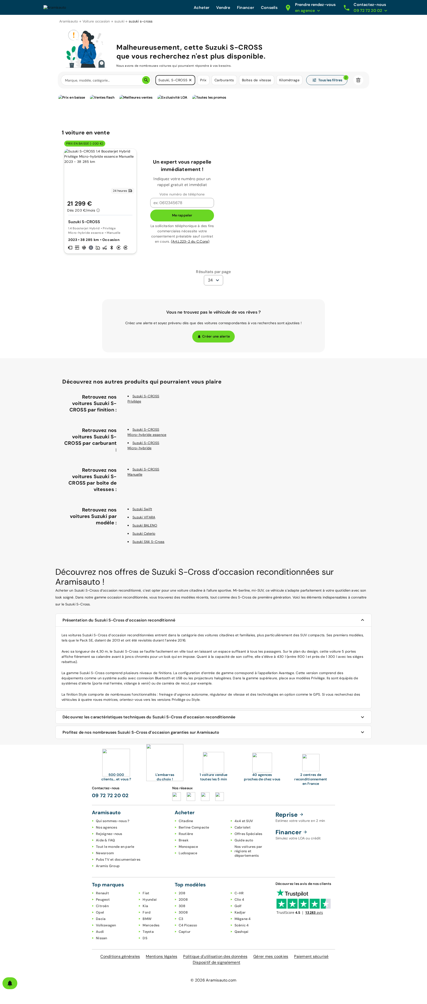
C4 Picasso (188, 925)
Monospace (188, 846)
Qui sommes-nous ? (112, 821)
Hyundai (150, 899)
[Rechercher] (146, 80)
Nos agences (106, 827)
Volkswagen (106, 925)
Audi (100, 931)
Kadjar (240, 912)
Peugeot (103, 899)
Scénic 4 (242, 925)
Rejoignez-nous (109, 834)
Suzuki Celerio (143, 533)
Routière (186, 834)
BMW (147, 919)
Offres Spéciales (248, 834)
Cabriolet (243, 827)
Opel (100, 912)
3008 (183, 912)
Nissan (101, 938)
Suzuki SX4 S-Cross (148, 541)
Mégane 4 (243, 919)
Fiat (146, 893)
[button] (190, 80)
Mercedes (151, 925)
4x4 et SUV (244, 821)
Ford (146, 912)
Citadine (186, 821)
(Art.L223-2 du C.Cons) (190, 241)
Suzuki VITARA (143, 517)
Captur (185, 931)
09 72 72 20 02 (110, 795)
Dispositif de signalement (216, 962)
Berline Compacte (194, 827)
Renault (102, 893)
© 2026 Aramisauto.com (213, 980)
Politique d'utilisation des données (215, 956)
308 (182, 906)
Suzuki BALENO (144, 525)
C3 (181, 919)
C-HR (239, 893)
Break (184, 840)
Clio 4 (239, 899)
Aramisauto (68, 21)
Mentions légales (161, 956)
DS (145, 938)
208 (182, 893)
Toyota (148, 931)
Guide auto (244, 840)
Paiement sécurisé (311, 956)
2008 (183, 899)
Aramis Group (108, 866)
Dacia (101, 919)
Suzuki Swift (142, 509)
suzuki (119, 21)
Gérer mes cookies (270, 956)
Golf (238, 906)
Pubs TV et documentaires (118, 859)
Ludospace (188, 853)
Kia (145, 906)
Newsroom (105, 853)
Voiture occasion (96, 21)
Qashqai (242, 931)
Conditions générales (120, 956)
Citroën (102, 906)
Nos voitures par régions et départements (248, 851)
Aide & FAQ (105, 840)
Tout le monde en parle (115, 846)
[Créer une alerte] (9, 983)
